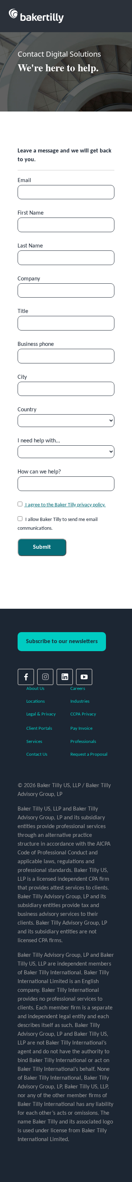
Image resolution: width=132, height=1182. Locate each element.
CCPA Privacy (83, 714)
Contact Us (36, 754)
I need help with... (39, 441)
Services (34, 741)
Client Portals (39, 728)
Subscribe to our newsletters (62, 642)
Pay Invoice (81, 728)
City (22, 377)
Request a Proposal (88, 754)
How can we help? (39, 472)
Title (23, 311)
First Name (31, 213)
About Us (35, 688)
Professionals (83, 741)
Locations (35, 701)
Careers (77, 688)
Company (29, 279)
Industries (79, 701)
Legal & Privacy (41, 714)
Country (27, 410)
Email (24, 181)
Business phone (36, 344)
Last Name (30, 246)
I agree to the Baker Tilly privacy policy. (65, 505)
